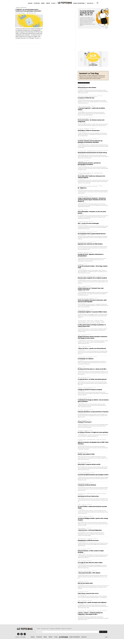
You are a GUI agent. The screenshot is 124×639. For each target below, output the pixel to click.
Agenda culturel (81, 96)
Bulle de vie (90, 3)
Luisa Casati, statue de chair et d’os (88, 593)
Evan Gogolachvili (82, 339)
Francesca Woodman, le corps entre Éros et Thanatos (93, 411)
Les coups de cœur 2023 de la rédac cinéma (90, 562)
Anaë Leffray (81, 153)
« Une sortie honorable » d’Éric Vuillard (89, 573)
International (80, 387)
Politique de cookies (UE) (66, 628)
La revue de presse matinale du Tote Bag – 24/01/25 (87, 13)
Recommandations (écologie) (83, 323)
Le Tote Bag (65, 3)
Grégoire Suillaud (82, 235)
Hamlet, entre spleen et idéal (86, 454)
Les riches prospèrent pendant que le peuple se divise (93, 474)
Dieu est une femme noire (85, 583)
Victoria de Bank (82, 327)
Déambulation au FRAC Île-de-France (88, 540)
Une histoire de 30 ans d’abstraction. (88, 496)
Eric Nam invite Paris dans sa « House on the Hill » (92, 369)
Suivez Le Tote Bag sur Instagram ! (25, 634)
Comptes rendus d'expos (91, 150)
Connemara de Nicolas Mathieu (87, 485)
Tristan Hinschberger (83, 88)
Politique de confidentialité (55, 628)
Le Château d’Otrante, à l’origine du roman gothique (93, 432)
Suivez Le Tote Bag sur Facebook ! (19, 634)
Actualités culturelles (82, 139)
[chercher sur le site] (97, 2)
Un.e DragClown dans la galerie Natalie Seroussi (92, 233)
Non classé (91, 96)
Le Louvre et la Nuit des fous (86, 98)
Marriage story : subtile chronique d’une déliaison (92, 602)
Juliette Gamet (81, 509)
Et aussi (53, 3)
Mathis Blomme (82, 433)
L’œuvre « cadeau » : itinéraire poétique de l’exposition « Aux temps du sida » (90, 613)
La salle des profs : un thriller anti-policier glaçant (92, 379)
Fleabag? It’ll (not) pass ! (85, 422)
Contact (38, 628)
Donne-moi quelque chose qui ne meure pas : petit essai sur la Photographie (92, 300)
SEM (80, 476)
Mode (79, 85)
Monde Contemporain (79, 3)
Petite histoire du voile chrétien (87, 87)
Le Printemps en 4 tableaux (85, 358)
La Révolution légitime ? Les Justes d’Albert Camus (92, 312)
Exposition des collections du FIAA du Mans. (90, 244)
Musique (30, 3)
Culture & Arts (83, 106)
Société (87, 310)
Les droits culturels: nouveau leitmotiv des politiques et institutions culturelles (90, 141)
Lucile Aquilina (81, 349)
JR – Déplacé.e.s (82, 188)
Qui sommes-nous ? (45, 628)
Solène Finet (81, 370)
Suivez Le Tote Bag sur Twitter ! (22, 634)
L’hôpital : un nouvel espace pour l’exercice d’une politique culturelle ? (28, 10)
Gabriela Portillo (82, 291)
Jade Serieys (81, 423)
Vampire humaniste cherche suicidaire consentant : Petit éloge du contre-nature (93, 337)
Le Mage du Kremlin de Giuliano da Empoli (90, 389)
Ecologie (101, 320)
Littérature (37, 3)
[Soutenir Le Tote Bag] (93, 75)
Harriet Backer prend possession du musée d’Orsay (92, 152)
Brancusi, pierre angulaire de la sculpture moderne (92, 278)
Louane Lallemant (82, 122)
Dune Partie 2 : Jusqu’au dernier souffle (89, 464)
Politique (102, 321)
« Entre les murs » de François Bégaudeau (90, 530)
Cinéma (42, 3)
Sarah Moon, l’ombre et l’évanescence (89, 130)
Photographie (86, 128)
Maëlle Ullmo (81, 380)
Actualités (80, 473)
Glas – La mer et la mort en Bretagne (88, 223)
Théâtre (48, 3)
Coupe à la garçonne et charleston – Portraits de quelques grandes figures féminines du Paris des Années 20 (92, 199)
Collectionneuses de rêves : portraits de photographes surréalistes (89, 163)
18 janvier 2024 (32, 13)
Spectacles (95, 96)
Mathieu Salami (82, 313)
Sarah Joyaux (22, 13)
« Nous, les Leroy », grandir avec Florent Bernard (92, 348)
